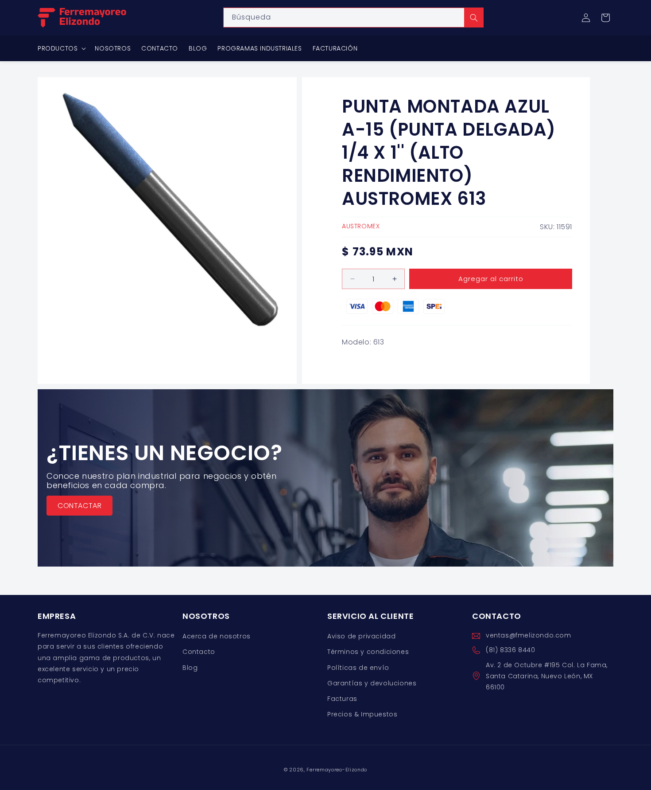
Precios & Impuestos (362, 714)
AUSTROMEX (361, 226)
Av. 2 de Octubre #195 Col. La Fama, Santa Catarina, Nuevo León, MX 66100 (547, 676)
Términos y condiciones (368, 652)
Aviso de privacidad (361, 636)
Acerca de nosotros (216, 636)
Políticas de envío (358, 667)
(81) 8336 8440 (510, 650)
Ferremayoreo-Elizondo (336, 769)
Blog (190, 667)
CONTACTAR (79, 506)
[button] (605, 17)
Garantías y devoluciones (371, 683)
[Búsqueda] (474, 17)
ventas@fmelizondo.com (528, 635)
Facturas (342, 698)
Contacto (198, 652)
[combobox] (353, 17)
